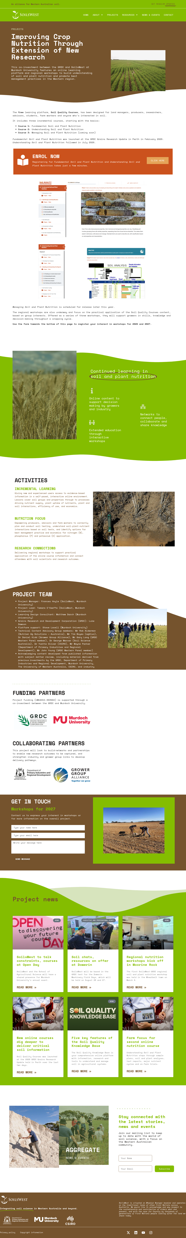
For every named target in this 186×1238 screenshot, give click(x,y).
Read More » (26, 987)
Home (86, 14)
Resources (128, 14)
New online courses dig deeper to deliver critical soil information (35, 1043)
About (96, 14)
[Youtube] (143, 1232)
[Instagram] (150, 1232)
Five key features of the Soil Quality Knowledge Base (92, 1041)
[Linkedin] (135, 1232)
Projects (112, 14)
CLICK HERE (157, 160)
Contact (168, 14)
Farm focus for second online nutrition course (143, 1041)
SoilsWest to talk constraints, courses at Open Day (37, 960)
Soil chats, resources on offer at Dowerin (90, 960)
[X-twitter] (128, 1232)
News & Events (151, 14)
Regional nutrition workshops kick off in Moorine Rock (145, 960)
